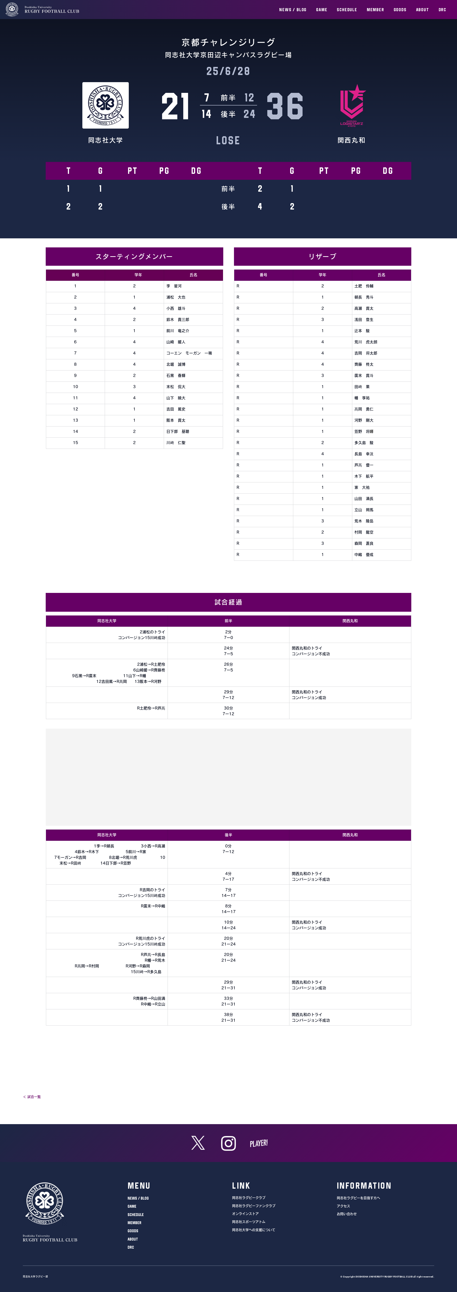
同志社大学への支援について (253, 1230)
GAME (132, 1206)
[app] (259, 1143)
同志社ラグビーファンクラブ (253, 1205)
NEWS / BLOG (138, 1198)
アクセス (343, 1206)
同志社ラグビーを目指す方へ (358, 1198)
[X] (198, 1143)
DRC (131, 1247)
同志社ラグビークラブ (248, 1197)
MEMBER (134, 1222)
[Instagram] (228, 1143)
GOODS (133, 1230)
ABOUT (133, 1239)
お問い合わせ (347, 1214)
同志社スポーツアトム (248, 1221)
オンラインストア (245, 1213)
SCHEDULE (136, 1214)
